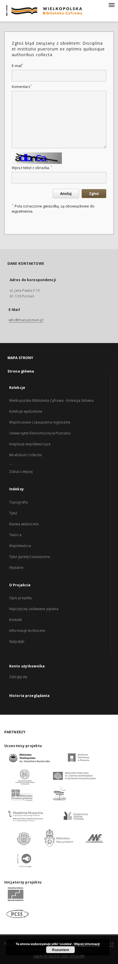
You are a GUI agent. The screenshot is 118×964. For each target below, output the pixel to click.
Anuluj (66, 193)
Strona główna (20, 371)
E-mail (17, 65)
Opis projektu (20, 597)
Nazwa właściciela (24, 524)
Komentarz (22, 86)
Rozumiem (60, 949)
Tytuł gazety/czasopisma (29, 556)
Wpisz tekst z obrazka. (32, 167)
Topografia (18, 502)
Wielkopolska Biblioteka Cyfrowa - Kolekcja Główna (51, 400)
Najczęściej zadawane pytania (33, 608)
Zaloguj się (18, 676)
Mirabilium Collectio (25, 454)
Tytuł (13, 513)
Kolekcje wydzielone (25, 411)
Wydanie (16, 567)
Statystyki (16, 641)
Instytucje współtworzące (30, 444)
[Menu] (111, 4)
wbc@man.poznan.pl (26, 320)
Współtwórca (20, 545)
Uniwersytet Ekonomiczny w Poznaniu (40, 433)
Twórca (15, 534)
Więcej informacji (87, 944)
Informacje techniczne (27, 630)
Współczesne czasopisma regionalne (39, 422)
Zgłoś (94, 193)
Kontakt (15, 619)
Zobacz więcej (21, 471)
